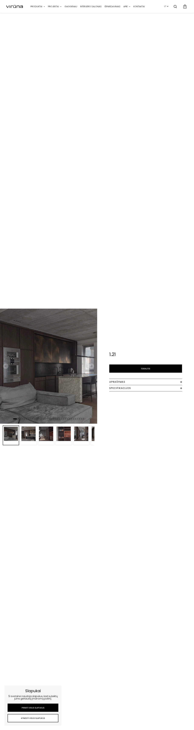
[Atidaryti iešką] (175, 6)
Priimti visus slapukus (33, 707)
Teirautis (145, 368)
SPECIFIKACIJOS (120, 388)
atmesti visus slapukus (33, 718)
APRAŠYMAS (117, 382)
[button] (5, 366)
